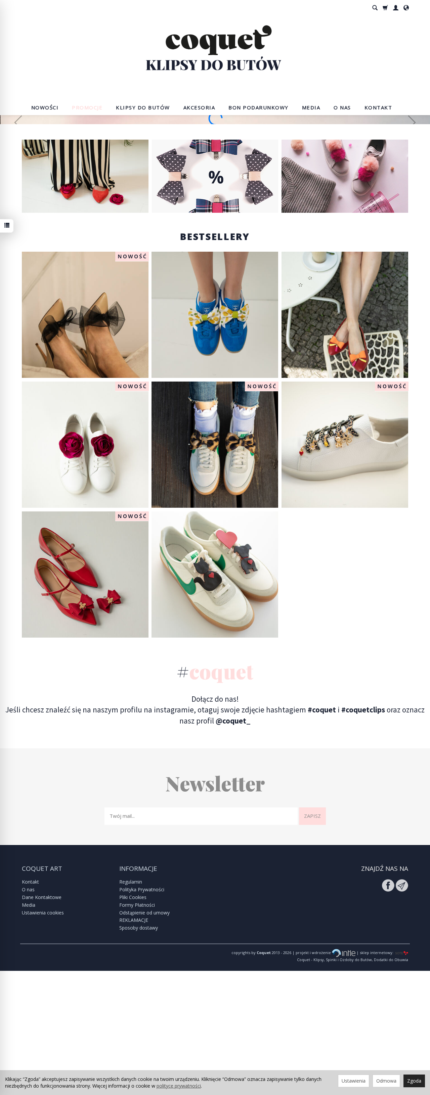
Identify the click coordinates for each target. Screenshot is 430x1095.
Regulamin (130, 1006)
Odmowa (386, 1081)
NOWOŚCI (45, 107)
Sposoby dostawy (138, 1052)
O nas (342, 107)
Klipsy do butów (143, 107)
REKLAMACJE (133, 1044)
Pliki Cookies (132, 1021)
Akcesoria (199, 107)
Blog (345, 300)
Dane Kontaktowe (41, 1021)
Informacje (138, 992)
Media (311, 107)
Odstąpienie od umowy (144, 1036)
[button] (18, 185)
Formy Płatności (137, 1029)
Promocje (87, 107)
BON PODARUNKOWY (258, 107)
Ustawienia (354, 1081)
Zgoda (414, 1081)
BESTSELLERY (215, 360)
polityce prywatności (179, 1086)
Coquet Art (42, 992)
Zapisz (312, 940)
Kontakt (378, 107)
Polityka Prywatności (141, 1013)
